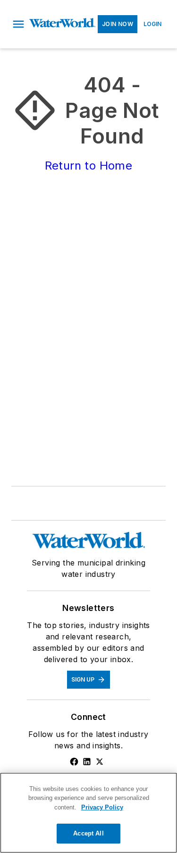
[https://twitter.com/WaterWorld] (99, 761)
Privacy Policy (102, 807)
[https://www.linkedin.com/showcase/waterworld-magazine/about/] (87, 761)
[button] (18, 24)
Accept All (88, 833)
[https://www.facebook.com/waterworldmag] (74, 761)
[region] (88, 812)
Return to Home (89, 165)
